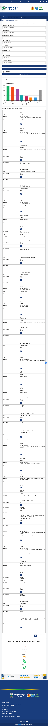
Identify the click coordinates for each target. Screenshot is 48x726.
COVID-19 (8, 71)
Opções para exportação (24, 74)
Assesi (19, 724)
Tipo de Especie (6, 55)
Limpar (24, 68)
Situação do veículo (7, 60)
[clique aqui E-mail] (21, 721)
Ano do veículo (6, 30)
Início (3, 20)
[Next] (43, 636)
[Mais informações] (21, 124)
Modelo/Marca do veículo (8, 35)
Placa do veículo (6, 50)
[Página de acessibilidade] (28, 1)
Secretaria (5, 45)
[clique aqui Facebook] (24, 721)
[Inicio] (2, 14)
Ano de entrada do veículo (8, 25)
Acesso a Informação (10, 20)
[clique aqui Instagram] (27, 721)
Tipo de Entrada (6, 40)
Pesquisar (25, 65)
